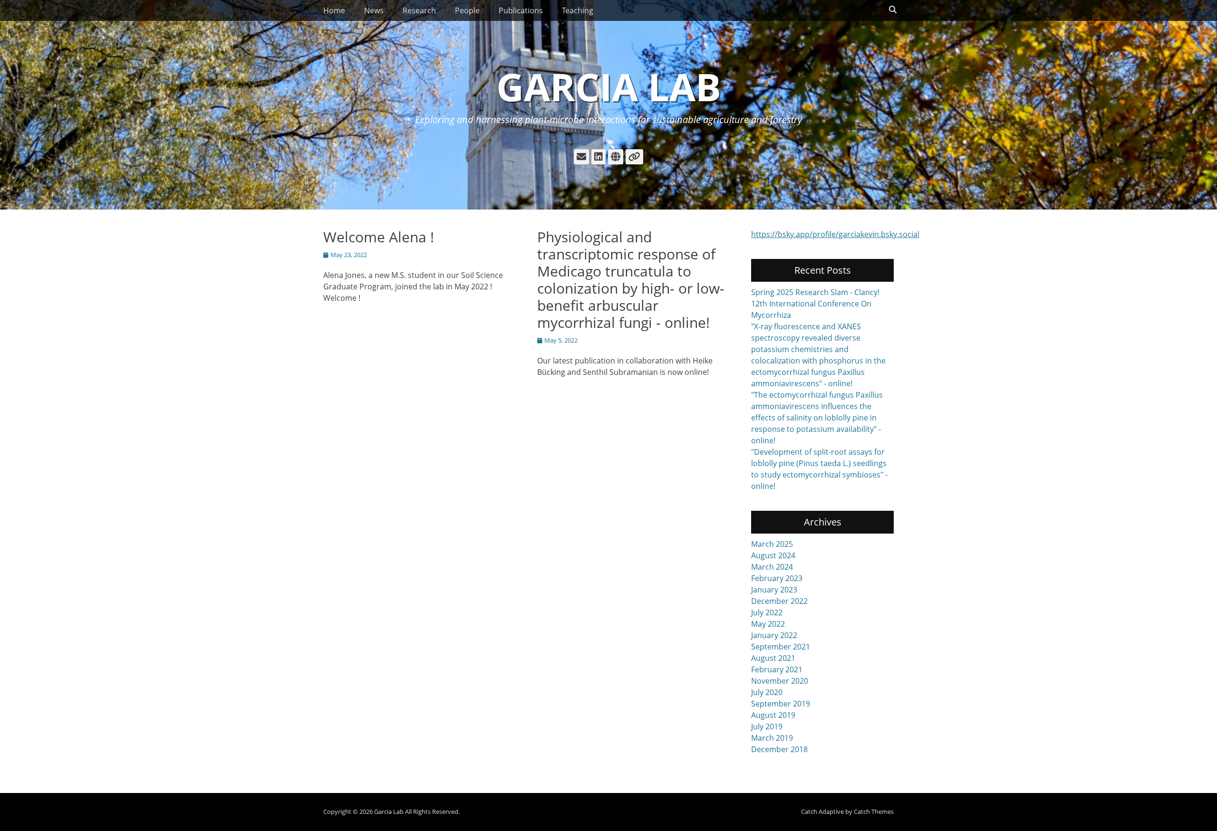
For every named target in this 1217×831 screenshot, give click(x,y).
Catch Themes (874, 811)
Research (419, 10)
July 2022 (766, 612)
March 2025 (772, 544)
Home (334, 10)
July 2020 (766, 692)
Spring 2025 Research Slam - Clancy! (815, 292)
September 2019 (780, 703)
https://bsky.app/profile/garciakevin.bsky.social (835, 234)
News (374, 10)
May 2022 (768, 624)
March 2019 (772, 738)
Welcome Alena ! (378, 237)
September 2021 (780, 646)
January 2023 (774, 589)
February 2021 (776, 669)
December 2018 (779, 749)
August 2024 (773, 555)
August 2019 (773, 715)
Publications (521, 10)
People (467, 10)
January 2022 (774, 635)
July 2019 (766, 726)
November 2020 (779, 681)
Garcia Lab (608, 86)
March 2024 (772, 567)
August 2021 (773, 658)
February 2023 (776, 578)
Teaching (577, 10)
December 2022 (779, 601)
